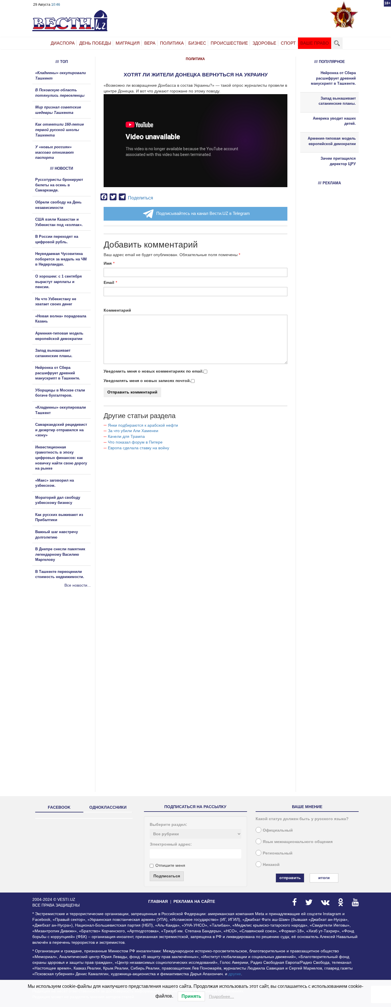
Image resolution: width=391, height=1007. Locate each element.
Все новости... (77, 585)
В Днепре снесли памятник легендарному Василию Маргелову (60, 554)
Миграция (128, 43)
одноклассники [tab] (108, 807)
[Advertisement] (66, 650)
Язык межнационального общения (298, 841)
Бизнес (197, 43)
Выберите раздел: (168, 824)
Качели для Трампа (126, 436)
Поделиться (140, 197)
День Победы (95, 43)
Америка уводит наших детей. (334, 121)
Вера (149, 43)
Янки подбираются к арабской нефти (143, 425)
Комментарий (117, 310)
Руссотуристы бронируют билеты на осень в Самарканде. (59, 184)
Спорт (288, 43)
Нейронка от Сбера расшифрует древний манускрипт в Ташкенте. (57, 372)
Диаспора (63, 43)
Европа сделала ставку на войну (138, 448)
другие (234, 974)
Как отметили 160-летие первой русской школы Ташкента (59, 129)
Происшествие (229, 43)
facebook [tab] (59, 807)
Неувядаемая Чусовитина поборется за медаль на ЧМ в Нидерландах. (61, 259)
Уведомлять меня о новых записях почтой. (147, 380)
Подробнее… (221, 996)
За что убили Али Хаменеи (133, 430)
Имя (108, 263)
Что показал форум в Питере (135, 442)
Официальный (278, 830)
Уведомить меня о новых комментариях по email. (154, 371)
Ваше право (314, 43)
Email (109, 282)
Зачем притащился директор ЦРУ (338, 161)
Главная (158, 901)
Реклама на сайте (194, 901)
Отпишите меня (170, 865)
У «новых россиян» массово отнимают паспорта (54, 152)
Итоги (324, 877)
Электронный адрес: (171, 844)
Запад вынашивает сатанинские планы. (337, 101)
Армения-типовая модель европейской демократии (332, 141)
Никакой (271, 864)
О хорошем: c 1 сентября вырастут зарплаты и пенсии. (58, 281)
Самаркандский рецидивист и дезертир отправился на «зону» (61, 429)
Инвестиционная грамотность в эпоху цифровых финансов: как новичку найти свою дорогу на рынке (61, 457)
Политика (172, 43)
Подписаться (166, 876)
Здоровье (264, 43)
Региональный (278, 853)
